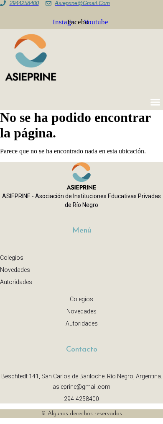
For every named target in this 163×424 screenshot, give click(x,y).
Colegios (11, 257)
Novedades (15, 269)
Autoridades (16, 282)
